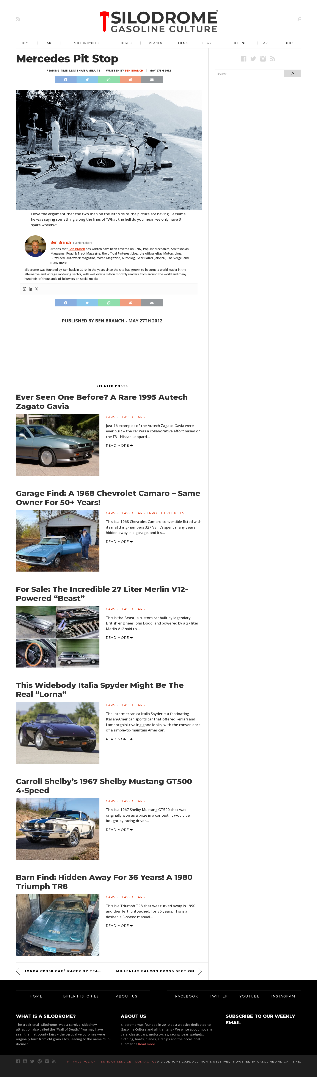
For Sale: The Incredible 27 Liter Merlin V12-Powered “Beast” (102, 594)
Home (26, 43)
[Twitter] (36, 289)
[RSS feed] (18, 19)
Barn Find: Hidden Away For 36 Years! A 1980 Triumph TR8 (104, 882)
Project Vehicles (166, 513)
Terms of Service (115, 1061)
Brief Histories (81, 996)
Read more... (148, 1044)
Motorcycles (86, 43)
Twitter (219, 996)
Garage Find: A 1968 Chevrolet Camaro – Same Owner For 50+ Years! (108, 498)
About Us (127, 996)
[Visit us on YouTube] (25, 1061)
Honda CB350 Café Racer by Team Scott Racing (63, 971)
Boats (126, 43)
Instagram (283, 996)
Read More (118, 445)
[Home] (159, 21)
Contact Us (146, 1061)
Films (183, 43)
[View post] (58, 444)
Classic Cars (132, 417)
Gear (207, 43)
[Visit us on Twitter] (32, 1061)
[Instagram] (24, 289)
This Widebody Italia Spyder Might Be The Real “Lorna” (100, 690)
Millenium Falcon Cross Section (155, 971)
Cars (48, 43)
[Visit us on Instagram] (263, 58)
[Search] (299, 18)
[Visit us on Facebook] (243, 58)
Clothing (238, 43)
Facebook (186, 996)
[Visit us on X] (253, 58)
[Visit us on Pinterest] (40, 1061)
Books (290, 43)
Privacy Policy (81, 1061)
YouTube (250, 996)
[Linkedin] (30, 289)
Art (266, 43)
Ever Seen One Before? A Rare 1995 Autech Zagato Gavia (102, 402)
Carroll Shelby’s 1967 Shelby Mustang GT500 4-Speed (104, 786)
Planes (155, 43)
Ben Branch (134, 70)
